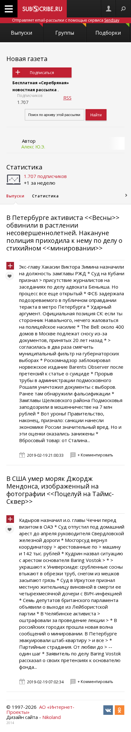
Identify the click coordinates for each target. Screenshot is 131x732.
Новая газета (26, 58)
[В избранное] (11, 277)
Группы (64, 32)
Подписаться (42, 72)
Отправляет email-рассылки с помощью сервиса (65, 20)
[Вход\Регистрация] (108, 8)
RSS (67, 97)
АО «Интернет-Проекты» (40, 709)
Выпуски (21, 32)
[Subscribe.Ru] (42, 8)
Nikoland (51, 717)
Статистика (24, 167)
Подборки (108, 32)
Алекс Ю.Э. (33, 146)
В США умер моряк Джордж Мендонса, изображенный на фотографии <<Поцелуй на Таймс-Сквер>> (60, 490)
